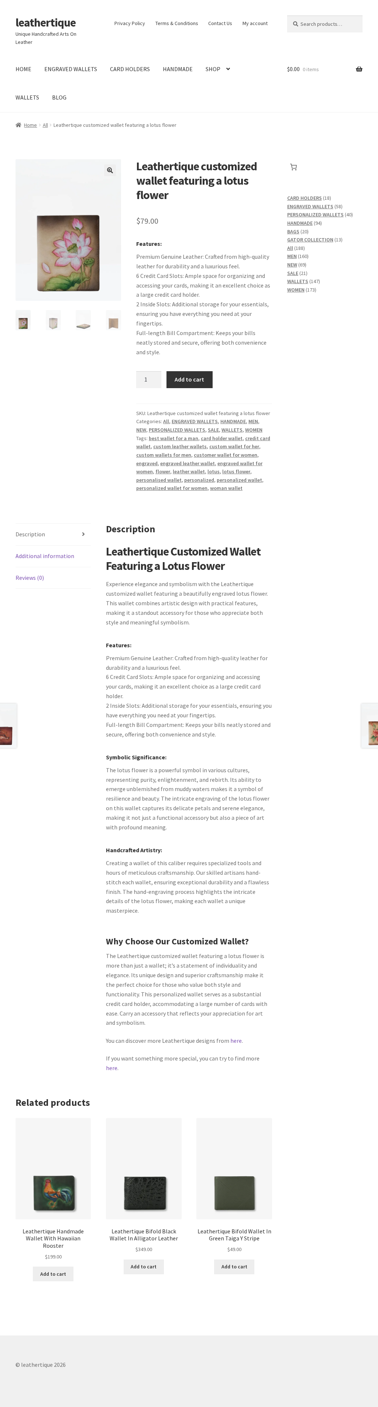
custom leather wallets (180, 446)
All (45, 125)
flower (162, 471)
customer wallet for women (225, 455)
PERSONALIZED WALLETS (177, 429)
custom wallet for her (234, 446)
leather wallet (189, 471)
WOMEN (253, 429)
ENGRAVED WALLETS (70, 69)
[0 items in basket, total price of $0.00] (293, 167)
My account (255, 23)
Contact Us (220, 23)
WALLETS (27, 97)
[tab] (53, 535)
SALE (213, 429)
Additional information (45, 556)
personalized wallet (239, 480)
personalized (199, 480)
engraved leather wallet (187, 463)
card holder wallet (222, 438)
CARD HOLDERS (130, 69)
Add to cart (189, 379)
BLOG (59, 97)
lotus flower (236, 471)
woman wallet (226, 488)
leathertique (46, 22)
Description (30, 534)
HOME (23, 69)
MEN (253, 421)
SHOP (213, 69)
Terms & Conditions (176, 23)
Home (30, 125)
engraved (147, 463)
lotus (213, 471)
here (236, 1040)
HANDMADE (178, 69)
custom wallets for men (163, 455)
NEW (141, 429)
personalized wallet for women (171, 488)
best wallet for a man (173, 438)
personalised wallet (159, 480)
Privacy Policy (129, 23)
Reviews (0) (30, 577)
